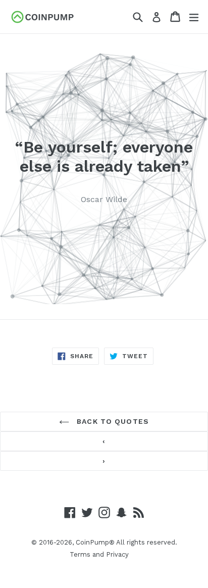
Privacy (117, 554)
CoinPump (92, 542)
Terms (80, 554)
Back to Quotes (111, 421)
